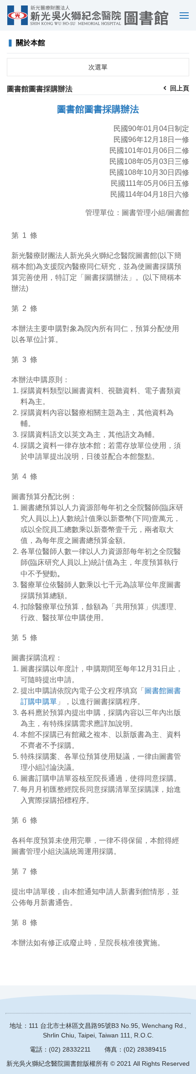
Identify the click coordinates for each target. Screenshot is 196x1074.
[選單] (182, 15)
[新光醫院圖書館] (87, 15)
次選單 (98, 67)
